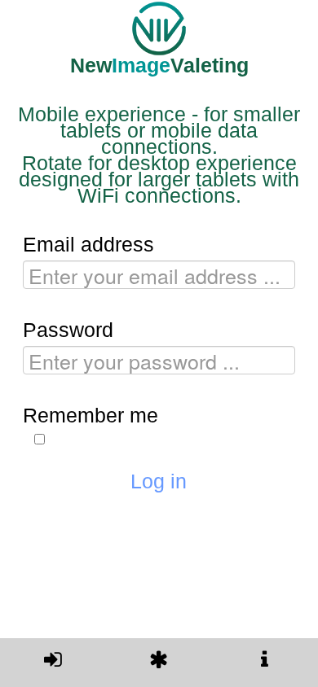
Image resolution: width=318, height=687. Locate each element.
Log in (158, 481)
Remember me (90, 415)
